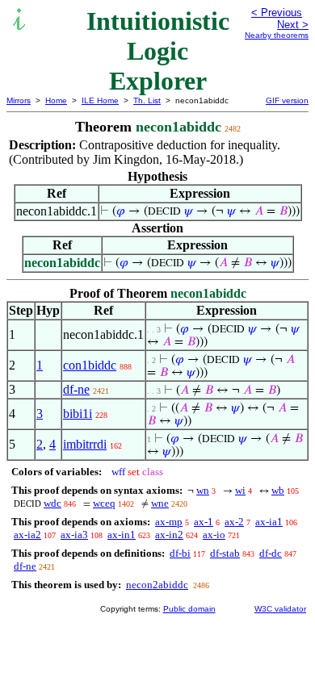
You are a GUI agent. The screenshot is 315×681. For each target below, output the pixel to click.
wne (160, 503)
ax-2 (234, 522)
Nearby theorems (277, 35)
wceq (104, 503)
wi (240, 490)
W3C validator (280, 608)
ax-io (214, 535)
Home (56, 100)
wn (202, 490)
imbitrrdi (85, 444)
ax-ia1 (269, 522)
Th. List (147, 100)
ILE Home (100, 100)
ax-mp (169, 522)
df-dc (270, 553)
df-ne (76, 389)
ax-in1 (121, 535)
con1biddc (89, 365)
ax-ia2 (27, 535)
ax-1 (203, 522)
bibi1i (77, 413)
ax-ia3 (74, 535)
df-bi (180, 553)
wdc (52, 503)
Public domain (189, 608)
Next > (293, 25)
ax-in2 (169, 535)
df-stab (225, 553)
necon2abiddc (157, 585)
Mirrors (18, 100)
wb (277, 490)
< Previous (276, 12)
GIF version (287, 100)
